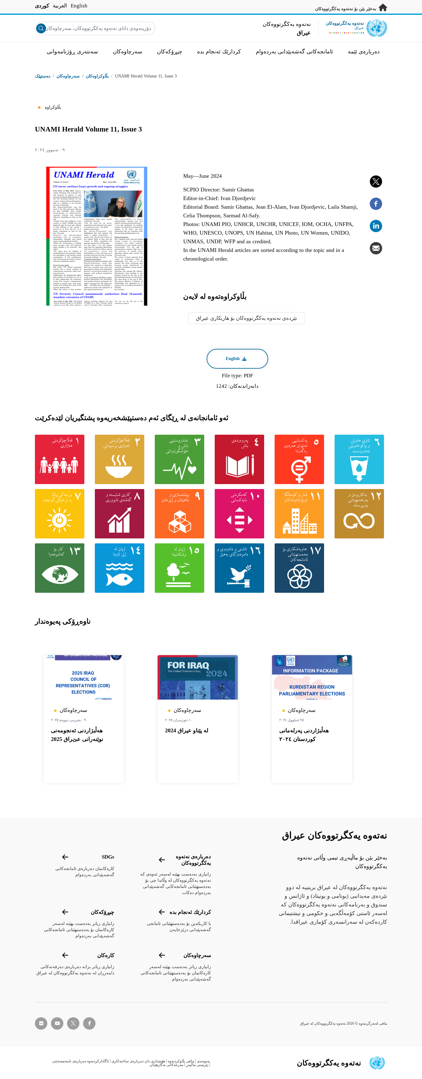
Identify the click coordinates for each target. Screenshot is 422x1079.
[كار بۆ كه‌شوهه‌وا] (61, 568)
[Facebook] (376, 204)
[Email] (376, 248)
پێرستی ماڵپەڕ (197, 1065)
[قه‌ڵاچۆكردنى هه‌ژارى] (61, 459)
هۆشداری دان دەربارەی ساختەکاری (138, 1061)
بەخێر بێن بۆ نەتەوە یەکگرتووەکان (346, 8)
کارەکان (105, 955)
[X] (376, 181)
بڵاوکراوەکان (97, 76)
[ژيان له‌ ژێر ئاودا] (121, 568)
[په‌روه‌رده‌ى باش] (241, 459)
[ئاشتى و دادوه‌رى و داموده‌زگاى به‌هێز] (241, 568)
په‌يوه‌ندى (203, 1061)
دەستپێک (42, 76)
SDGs (108, 857)
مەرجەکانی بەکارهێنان (166, 1065)
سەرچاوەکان (197, 955)
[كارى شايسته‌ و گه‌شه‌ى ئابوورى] (121, 513)
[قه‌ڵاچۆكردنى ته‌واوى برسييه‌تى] (121, 459)
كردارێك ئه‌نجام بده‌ (190, 912)
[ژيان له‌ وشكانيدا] (181, 568)
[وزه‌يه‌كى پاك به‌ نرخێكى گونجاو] (61, 513)
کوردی (42, 6)
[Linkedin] (376, 226)
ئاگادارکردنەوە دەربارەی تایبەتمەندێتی (80, 1061)
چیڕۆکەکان (102, 912)
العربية (60, 6)
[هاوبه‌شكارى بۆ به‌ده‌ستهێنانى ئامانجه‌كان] (301, 568)
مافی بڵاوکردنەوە (181, 1061)
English (79, 6)
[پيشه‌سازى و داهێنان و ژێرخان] (181, 513)
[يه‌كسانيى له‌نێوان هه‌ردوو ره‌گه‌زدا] (301, 459)
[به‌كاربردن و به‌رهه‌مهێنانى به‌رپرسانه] (361, 513)
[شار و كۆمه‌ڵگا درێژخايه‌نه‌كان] (301, 513)
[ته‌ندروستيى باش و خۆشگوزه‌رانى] (181, 459)
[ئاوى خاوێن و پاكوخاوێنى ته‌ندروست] (361, 459)
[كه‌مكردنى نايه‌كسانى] (241, 513)
